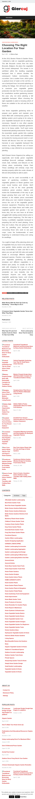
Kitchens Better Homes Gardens (15, 635)
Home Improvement (11, 596)
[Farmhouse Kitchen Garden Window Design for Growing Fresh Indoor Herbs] (7, 459)
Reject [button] (17, 796)
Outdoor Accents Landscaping (14, 652)
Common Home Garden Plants (14, 524)
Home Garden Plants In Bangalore (15, 588)
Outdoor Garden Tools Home (14, 655)
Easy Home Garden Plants (13, 527)
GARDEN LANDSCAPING (13, 543)
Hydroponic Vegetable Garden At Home (17, 632)
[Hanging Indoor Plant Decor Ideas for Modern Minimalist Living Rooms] (7, 390)
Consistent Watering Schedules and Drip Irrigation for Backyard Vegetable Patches (23, 433)
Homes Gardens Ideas (12, 630)
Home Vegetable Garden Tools (14, 627)
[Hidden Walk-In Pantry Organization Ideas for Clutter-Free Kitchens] (7, 404)
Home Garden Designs (12, 574)
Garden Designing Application (14, 541)
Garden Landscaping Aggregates (15, 549)
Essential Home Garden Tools (14, 529)
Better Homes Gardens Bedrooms (15, 511)
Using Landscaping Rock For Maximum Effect (16, 739)
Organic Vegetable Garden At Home (16, 646)
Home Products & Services (13, 602)
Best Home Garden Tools (12, 502)
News (6, 644)
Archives (16, 495)
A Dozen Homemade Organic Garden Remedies (16, 765)
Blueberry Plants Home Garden (14, 518)
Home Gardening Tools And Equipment (17, 593)
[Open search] (31, 18)
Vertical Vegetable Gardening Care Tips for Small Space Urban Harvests (22, 362)
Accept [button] (11, 796)
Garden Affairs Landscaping (13, 538)
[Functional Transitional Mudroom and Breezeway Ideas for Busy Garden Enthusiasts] (7, 345)
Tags (23, 495)
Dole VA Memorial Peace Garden (12, 745)
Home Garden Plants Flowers (14, 585)
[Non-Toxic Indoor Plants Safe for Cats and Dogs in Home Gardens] (7, 447)
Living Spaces (9, 638)
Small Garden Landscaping (13, 666)
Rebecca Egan (14, 54)
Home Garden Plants (11, 582)
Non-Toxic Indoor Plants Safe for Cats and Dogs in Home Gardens (22, 449)
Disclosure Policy (8, 693)
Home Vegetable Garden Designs (15, 621)
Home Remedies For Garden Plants (16, 605)
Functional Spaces (11, 535)
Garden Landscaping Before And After (17, 557)
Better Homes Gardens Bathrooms (15, 508)
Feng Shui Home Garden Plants (14, 532)
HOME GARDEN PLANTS (13, 580)
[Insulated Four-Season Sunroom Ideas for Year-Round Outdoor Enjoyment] (7, 418)
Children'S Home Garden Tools (14, 521)
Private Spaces (9, 658)
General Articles (10, 563)
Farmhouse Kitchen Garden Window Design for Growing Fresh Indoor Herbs (22, 461)
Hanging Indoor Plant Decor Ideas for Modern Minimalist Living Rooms (22, 391)
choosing (10, 293)
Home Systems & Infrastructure (14, 610)
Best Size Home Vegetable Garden (15, 505)
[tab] (7, 495)
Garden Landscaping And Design (15, 552)
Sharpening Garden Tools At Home (15, 660)
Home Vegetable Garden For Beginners (17, 624)
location (21, 293)
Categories (7, 495)
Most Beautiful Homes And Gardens (16, 641)
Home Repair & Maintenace (13, 607)
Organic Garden (7, 718)
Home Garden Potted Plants (13, 591)
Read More (23, 796)
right (26, 293)
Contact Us (6, 690)
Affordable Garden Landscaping (15, 500)
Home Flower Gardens (12, 571)
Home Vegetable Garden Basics (10, 42)
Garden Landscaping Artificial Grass (16, 554)
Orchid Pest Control (8, 752)
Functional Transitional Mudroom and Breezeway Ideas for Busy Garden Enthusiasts (23, 346)
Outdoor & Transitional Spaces (14, 649)
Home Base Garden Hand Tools (14, 566)
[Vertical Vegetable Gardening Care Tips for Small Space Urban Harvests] (7, 360)
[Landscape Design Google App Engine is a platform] (7, 708)
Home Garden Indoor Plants (13, 577)
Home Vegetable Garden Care (14, 619)
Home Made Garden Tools (13, 599)
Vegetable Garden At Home (13, 669)
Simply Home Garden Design (14, 663)
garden (16, 293)
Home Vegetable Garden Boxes (14, 616)
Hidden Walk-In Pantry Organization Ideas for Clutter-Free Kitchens (22, 405)
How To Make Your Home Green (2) (12, 724)
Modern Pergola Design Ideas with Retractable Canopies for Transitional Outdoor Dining (22, 376)
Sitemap (5, 695)
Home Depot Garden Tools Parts (15, 568)
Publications (6, 320)
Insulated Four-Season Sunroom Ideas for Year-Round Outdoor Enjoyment (23, 419)
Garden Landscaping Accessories (15, 546)
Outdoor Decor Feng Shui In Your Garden (15, 758)
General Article (9, 560)
